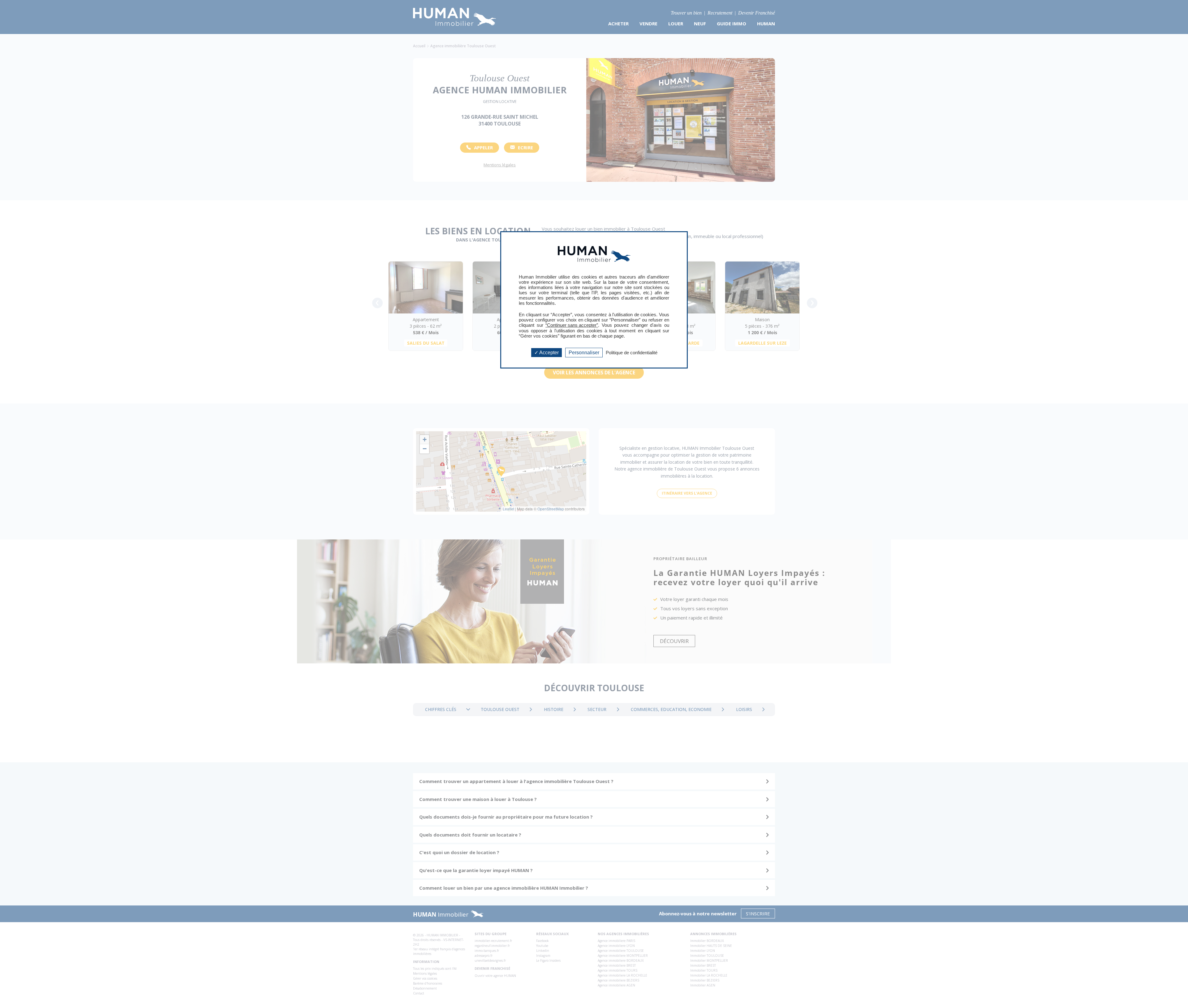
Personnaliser (584, 352)
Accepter (548, 352)
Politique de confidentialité (631, 352)
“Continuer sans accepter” (571, 325)
